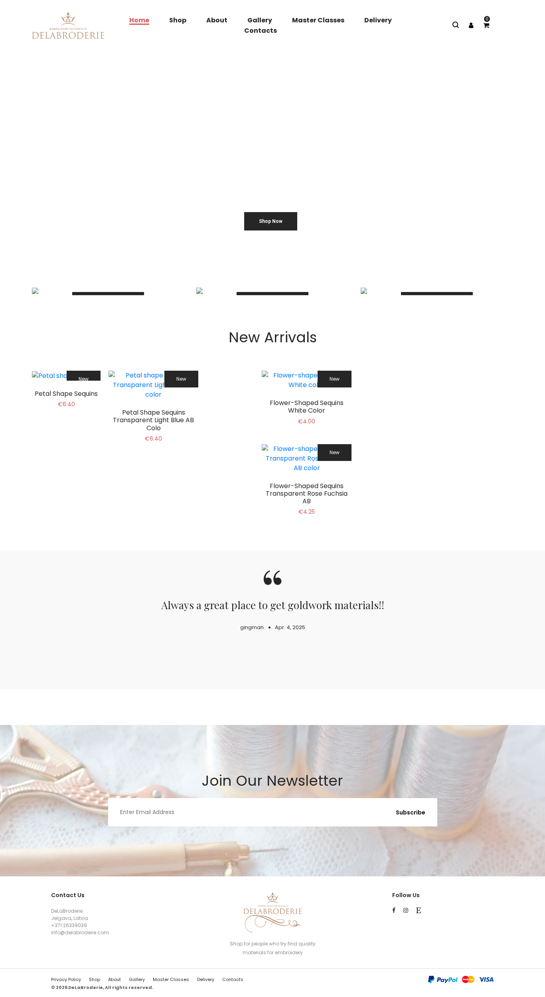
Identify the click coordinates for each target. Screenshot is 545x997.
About (216, 20)
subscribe (410, 812)
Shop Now (270, 221)
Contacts (260, 30)
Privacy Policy (66, 979)
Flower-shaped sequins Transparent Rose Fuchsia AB (307, 493)
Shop (177, 20)
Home (139, 20)
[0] (486, 25)
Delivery (378, 20)
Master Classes (318, 20)
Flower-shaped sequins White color (307, 406)
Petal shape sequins (66, 393)
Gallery (259, 20)
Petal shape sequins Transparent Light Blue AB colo (153, 420)
